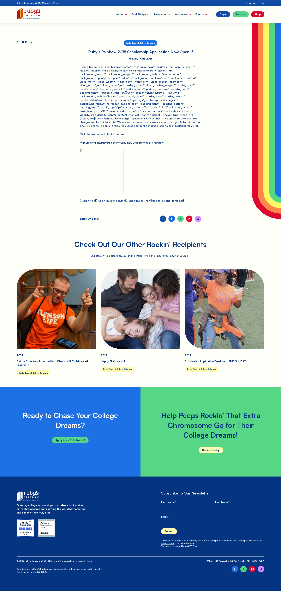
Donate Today (211, 450)
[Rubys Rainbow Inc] (46, 528)
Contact (252, 3)
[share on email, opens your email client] (198, 219)
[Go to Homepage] (28, 14)
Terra (89, 561)
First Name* (168, 502)
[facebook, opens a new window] (235, 569)
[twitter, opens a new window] (243, 569)
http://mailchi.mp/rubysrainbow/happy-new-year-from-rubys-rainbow (122, 142)
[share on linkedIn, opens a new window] (189, 219)
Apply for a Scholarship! (70, 440)
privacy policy (167, 543)
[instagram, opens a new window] (252, 569)
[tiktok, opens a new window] (261, 569)
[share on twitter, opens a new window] (180, 219)
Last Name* (222, 502)
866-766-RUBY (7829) (253, 561)
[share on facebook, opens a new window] (171, 219)
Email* (165, 516)
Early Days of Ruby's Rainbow (140, 43)
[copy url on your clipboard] (163, 219)
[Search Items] (263, 3)
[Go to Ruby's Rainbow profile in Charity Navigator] (25, 528)
